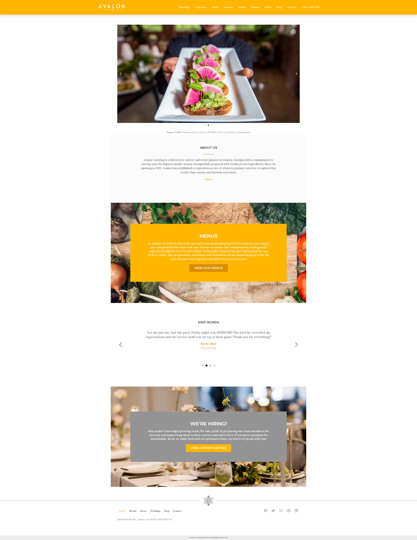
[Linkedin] (296, 510)
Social (215, 7)
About (268, 7)
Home (122, 510)
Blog (279, 7)
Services (228, 7)
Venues (255, 7)
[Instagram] (281, 510)
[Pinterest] (288, 510)
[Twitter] (273, 510)
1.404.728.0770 (310, 7)
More (208, 179)
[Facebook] (265, 510)
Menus (242, 7)
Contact (291, 7)
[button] (205, 125)
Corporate (201, 7)
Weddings (184, 7)
